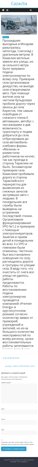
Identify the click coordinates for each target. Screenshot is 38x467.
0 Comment (26, 348)
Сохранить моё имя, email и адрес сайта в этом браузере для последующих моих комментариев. (17, 443)
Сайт (2, 430)
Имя (3, 409)
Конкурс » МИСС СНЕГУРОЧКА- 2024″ (21, 366)
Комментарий (6, 382)
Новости (5, 37)
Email (3, 419)
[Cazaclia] (3, 10)
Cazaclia (19, 3)
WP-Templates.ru (23, 461)
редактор (18, 348)
